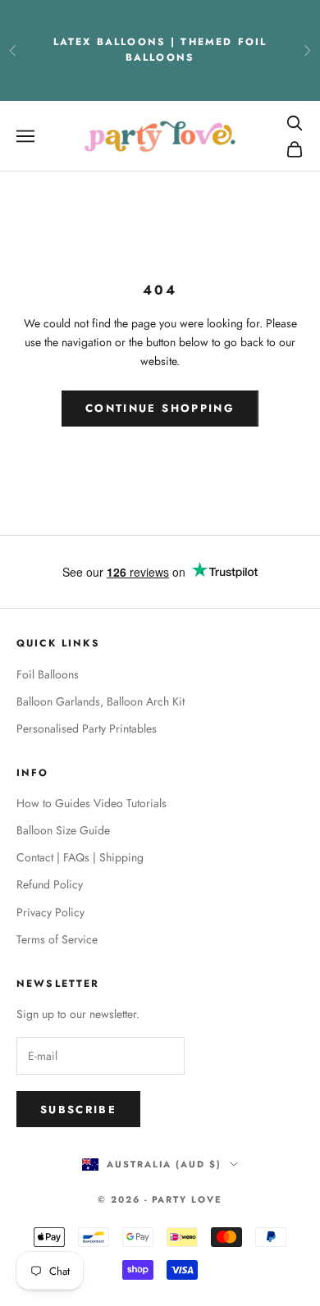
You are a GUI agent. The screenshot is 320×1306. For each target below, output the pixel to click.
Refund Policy (49, 884)
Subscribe (78, 1109)
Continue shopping (160, 408)
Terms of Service (57, 939)
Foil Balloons (47, 674)
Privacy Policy (50, 912)
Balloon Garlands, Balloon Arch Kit (100, 701)
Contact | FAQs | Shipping (80, 857)
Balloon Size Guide (63, 830)
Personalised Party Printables (86, 728)
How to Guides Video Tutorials (91, 803)
